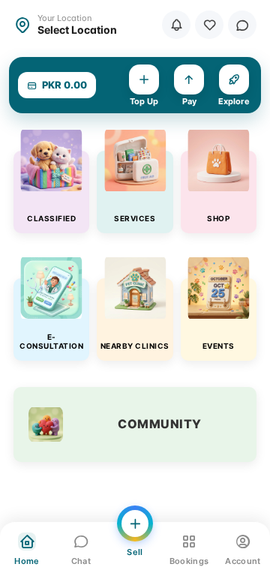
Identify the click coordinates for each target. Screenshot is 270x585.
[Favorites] (209, 24)
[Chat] (242, 24)
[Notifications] (176, 24)
